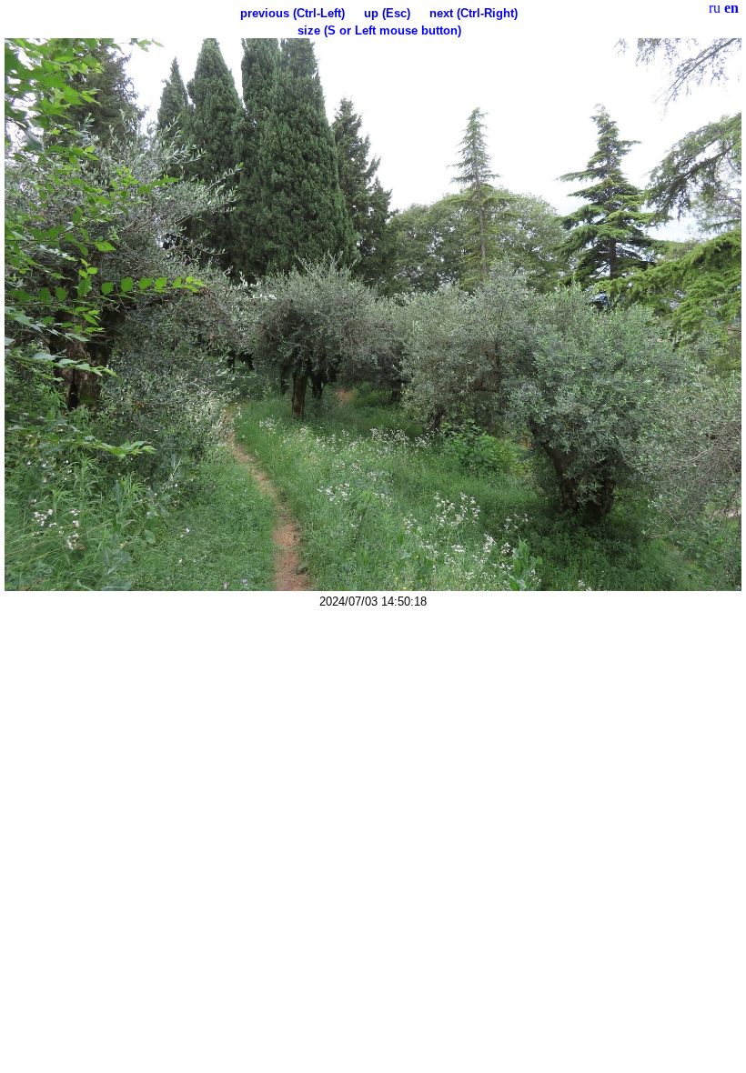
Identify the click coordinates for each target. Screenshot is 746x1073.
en (731, 7)
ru (715, 7)
